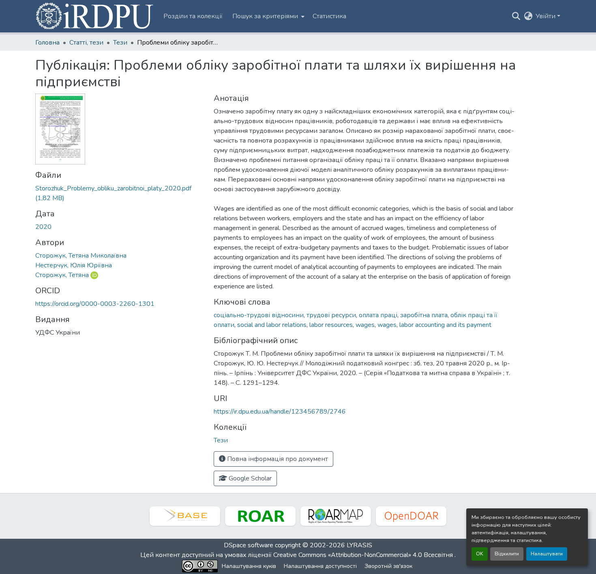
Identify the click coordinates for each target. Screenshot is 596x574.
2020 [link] (43, 226)
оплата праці (378, 315)
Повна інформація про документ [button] (276, 459)
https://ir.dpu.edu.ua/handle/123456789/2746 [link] (280, 411)
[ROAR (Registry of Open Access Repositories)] (260, 516)
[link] (119, 193)
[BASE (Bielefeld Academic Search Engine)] (185, 516)
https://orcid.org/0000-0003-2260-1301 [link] (94, 303)
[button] (95, 16)
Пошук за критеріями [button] (265, 16)
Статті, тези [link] (86, 42)
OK (479, 553)
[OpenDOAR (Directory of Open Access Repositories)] (411, 516)
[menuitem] (267, 16)
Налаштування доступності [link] (320, 566)
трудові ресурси (331, 315)
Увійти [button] (546, 16)
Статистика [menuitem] (329, 16)
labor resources (331, 324)
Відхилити (507, 553)
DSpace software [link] (248, 545)
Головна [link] (47, 42)
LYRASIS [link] (359, 545)
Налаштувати (547, 553)
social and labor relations (272, 324)
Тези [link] (120, 42)
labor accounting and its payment (445, 324)
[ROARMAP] (335, 516)
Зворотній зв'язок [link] (388, 566)
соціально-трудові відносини (259, 315)
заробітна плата (424, 315)
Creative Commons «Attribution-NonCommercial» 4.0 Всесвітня (364, 555)
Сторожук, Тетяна (62, 275)
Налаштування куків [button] (249, 566)
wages (365, 324)
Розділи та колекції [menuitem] (193, 16)
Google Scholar (249, 478)
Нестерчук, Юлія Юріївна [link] (73, 265)
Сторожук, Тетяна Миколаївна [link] (80, 255)
